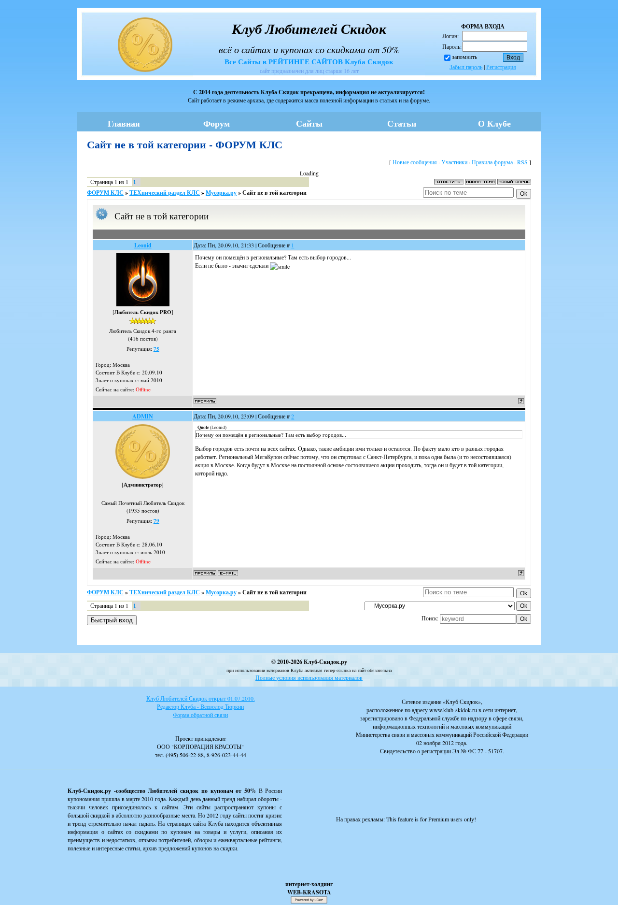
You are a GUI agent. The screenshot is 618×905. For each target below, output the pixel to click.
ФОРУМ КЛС (105, 192)
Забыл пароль (465, 67)
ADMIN (142, 416)
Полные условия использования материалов (309, 677)
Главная (124, 123)
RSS (522, 162)
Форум (216, 123)
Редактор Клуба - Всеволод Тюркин (200, 706)
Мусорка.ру (221, 192)
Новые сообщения (415, 162)
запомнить (464, 56)
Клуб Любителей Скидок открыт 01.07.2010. (200, 698)
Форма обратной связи (200, 714)
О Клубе (494, 123)
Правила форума (492, 162)
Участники (454, 162)
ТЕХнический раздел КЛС (164, 192)
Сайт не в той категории (274, 192)
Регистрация (501, 67)
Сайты (309, 123)
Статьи (401, 123)
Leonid (143, 245)
